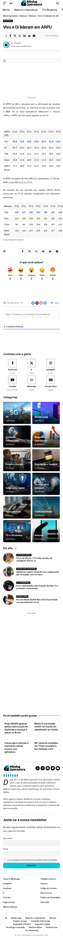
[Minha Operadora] (31, 3)
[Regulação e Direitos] (46, 460)
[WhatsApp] (31, 383)
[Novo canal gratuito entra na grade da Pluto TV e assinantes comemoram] (8, 585)
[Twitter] (53, 768)
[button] (5, 3)
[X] (31, 367)
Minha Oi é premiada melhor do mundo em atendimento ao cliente (46, 726)
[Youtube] (12, 383)
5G (7, 417)
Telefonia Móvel (43, 511)
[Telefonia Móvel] (46, 507)
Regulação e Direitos (46, 464)
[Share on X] (15, 35)
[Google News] (50, 383)
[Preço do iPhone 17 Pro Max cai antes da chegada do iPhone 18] (8, 558)
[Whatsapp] (37, 768)
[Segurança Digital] (17, 484)
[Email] (34, 35)
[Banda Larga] (46, 413)
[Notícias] (46, 531)
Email (5, 849)
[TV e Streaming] (17, 531)
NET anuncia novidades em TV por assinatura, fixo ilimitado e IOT (46, 746)
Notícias (8, 21)
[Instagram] (50, 367)
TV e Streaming (14, 535)
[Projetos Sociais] (17, 460)
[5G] (17, 413)
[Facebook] (12, 367)
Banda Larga (41, 417)
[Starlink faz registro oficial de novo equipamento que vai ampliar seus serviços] (8, 571)
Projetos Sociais (14, 464)
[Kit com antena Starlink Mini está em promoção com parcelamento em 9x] (8, 599)
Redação (17, 43)
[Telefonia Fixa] (17, 507)
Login (56, 302)
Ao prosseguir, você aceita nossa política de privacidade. (32, 860)
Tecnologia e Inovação (26, 569)
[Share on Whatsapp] (20, 35)
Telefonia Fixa (13, 511)
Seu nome (7, 838)
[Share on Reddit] (29, 35)
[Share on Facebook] (10, 35)
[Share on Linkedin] (24, 35)
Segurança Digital (15, 488)
